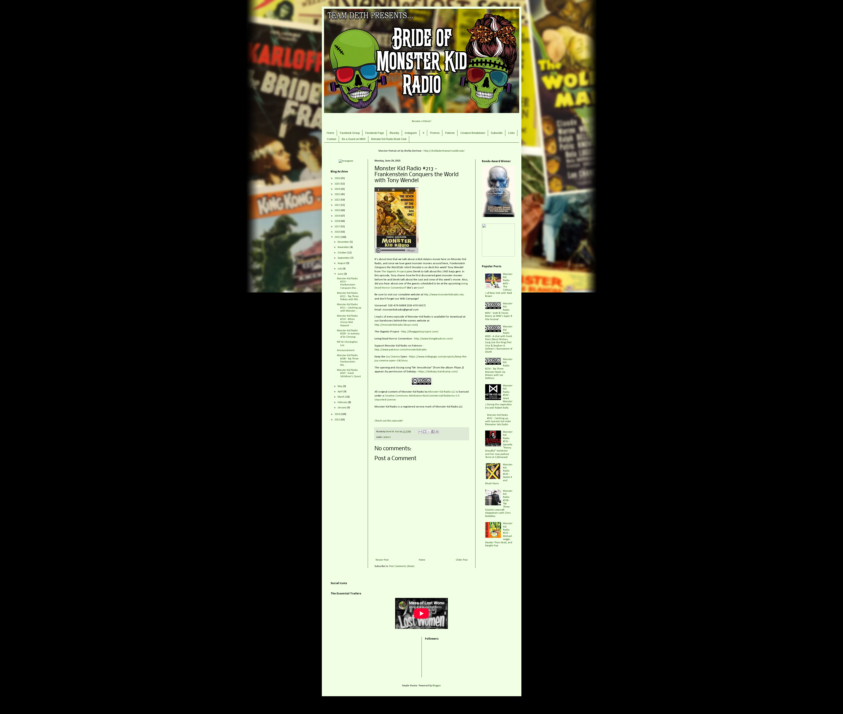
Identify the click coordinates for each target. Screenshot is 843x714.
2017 (337, 226)
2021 (337, 205)
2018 (337, 221)
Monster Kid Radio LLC (441, 391)
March (341, 397)
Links (511, 133)
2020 (337, 210)
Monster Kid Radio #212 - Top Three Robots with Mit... (348, 296)
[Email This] (420, 431)
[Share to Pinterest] (437, 431)
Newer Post (382, 560)
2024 (337, 189)
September (344, 258)
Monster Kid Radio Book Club (388, 139)
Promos (435, 133)
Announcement (346, 350)
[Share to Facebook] (433, 431)
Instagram (411, 133)
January (342, 407)
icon (420, 287)
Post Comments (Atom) (401, 566)
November (344, 247)
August (342, 263)
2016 (337, 232)
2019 (337, 216)
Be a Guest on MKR (354, 139)
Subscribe (497, 133)
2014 (337, 414)
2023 (337, 194)
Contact (331, 139)
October (342, 252)
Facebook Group (350, 133)
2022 (337, 200)
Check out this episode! (389, 420)
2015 (337, 237)
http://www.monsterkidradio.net (443, 294)
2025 (337, 184)
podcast (387, 437)
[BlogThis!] (424, 431)
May (340, 386)
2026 (337, 178)
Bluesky (394, 133)
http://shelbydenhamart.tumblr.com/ (444, 151)
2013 (337, 419)
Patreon (450, 133)
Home (330, 133)
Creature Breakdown (472, 133)
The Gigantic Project (393, 271)
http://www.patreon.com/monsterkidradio (401, 349)
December (344, 242)
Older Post (462, 560)
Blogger (436, 685)
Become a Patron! (421, 121)
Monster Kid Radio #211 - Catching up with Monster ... (349, 307)
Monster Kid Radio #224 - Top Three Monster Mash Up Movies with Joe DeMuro (499, 369)
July (340, 268)
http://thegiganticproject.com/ (419, 331)
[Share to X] (429, 431)
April (340, 391)
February (343, 402)
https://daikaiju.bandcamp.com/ (438, 371)
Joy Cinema (393, 356)
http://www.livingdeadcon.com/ (433, 338)
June (341, 274)
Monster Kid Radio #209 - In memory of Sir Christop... (348, 333)
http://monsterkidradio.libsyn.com (396, 324)
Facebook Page (374, 133)
